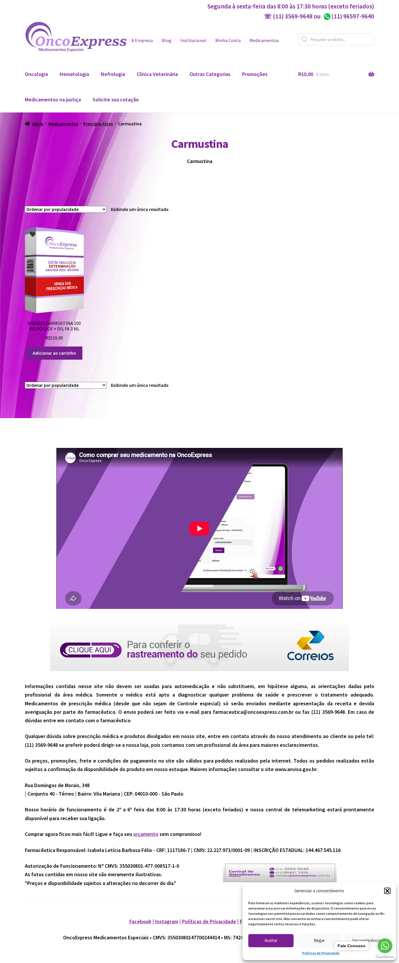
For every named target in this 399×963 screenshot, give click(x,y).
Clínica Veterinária (157, 74)
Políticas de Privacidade (320, 953)
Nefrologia (113, 74)
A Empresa (142, 40)
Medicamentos (264, 40)
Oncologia (36, 74)
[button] (387, 891)
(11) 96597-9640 (348, 16)
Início (38, 124)
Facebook (140, 921)
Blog (166, 40)
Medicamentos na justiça (53, 99)
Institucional (193, 40)
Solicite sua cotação (116, 99)
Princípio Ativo (98, 124)
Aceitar (271, 940)
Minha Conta (228, 40)
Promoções (255, 74)
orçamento (145, 834)
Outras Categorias (210, 74)
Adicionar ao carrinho (54, 353)
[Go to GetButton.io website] (385, 957)
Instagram (166, 921)
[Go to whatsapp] (385, 945)
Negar (319, 940)
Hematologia (74, 74)
